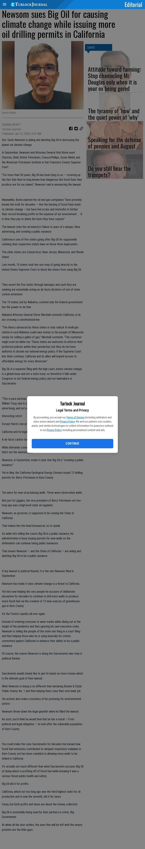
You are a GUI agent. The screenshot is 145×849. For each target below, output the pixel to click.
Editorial (133, 4)
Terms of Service (75, 417)
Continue (72, 443)
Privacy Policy (67, 421)
